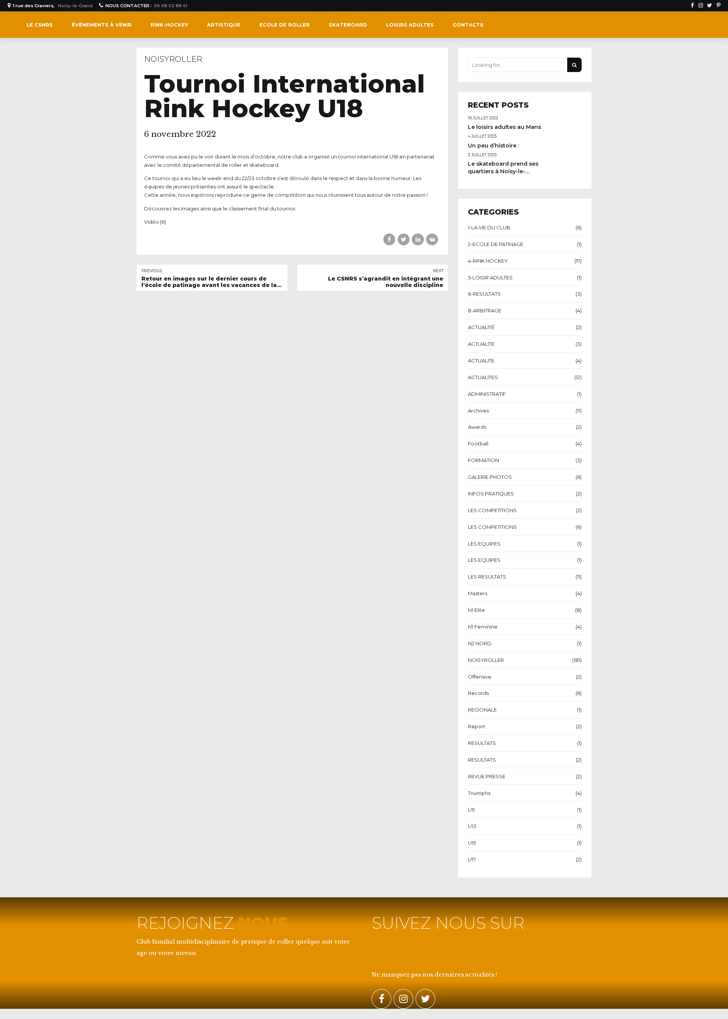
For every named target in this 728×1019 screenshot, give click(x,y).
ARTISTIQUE (223, 25)
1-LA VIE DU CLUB (489, 227)
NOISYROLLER (173, 59)
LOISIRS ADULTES (410, 25)
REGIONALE (482, 710)
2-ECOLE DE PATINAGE (495, 244)
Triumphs (479, 793)
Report (476, 726)
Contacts (468, 25)
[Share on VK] (432, 239)
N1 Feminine (482, 627)
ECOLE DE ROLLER (284, 25)
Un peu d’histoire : (493, 145)
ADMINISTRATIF (487, 394)
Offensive (479, 677)
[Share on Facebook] (389, 239)
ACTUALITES (483, 377)
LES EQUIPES (484, 544)
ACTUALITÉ (481, 327)
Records (478, 693)
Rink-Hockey (169, 25)
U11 (471, 810)
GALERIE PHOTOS (490, 477)
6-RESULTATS (484, 294)
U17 (472, 859)
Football (478, 444)
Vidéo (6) (155, 222)
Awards (477, 427)
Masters (477, 593)
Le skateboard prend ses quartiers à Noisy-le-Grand (503, 171)
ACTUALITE (481, 344)
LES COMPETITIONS (492, 510)
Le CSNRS (40, 25)
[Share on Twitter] (404, 239)
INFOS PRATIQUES (491, 494)
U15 (472, 843)
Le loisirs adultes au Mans (504, 127)
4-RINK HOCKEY (488, 261)
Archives (478, 411)
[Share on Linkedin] (418, 239)
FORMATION (483, 460)
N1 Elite (476, 610)
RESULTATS (482, 743)
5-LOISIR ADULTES (490, 277)
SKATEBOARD (348, 25)
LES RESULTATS (487, 577)
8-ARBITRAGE (484, 310)
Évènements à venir (102, 25)
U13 (472, 826)
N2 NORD (479, 643)
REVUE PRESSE (486, 776)
